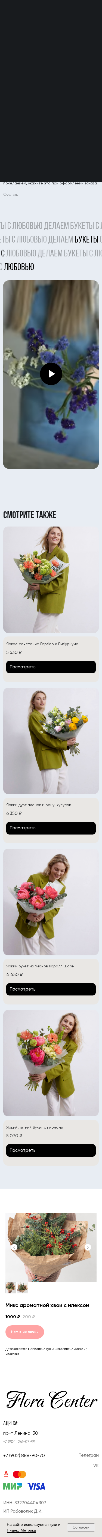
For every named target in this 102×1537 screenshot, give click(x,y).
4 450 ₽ (14, 974)
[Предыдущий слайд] (14, 1247)
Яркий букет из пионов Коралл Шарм (40, 966)
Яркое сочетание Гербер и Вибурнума (42, 644)
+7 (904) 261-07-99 (19, 1441)
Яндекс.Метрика (21, 1530)
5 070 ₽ (14, 1135)
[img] (51, 580)
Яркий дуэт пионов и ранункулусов (38, 805)
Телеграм (89, 1455)
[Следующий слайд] (88, 1247)
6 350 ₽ (13, 813)
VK (96, 1465)
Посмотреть (23, 666)
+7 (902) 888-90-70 (24, 1455)
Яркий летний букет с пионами (34, 1127)
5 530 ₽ (13, 652)
